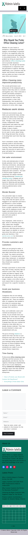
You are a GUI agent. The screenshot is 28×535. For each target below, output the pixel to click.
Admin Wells (6, 455)
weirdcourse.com (7, 236)
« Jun (13, 526)
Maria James (9, 36)
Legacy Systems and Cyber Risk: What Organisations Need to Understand (12, 483)
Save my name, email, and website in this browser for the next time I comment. (13, 427)
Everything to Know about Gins (14, 381)
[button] (20, 8)
